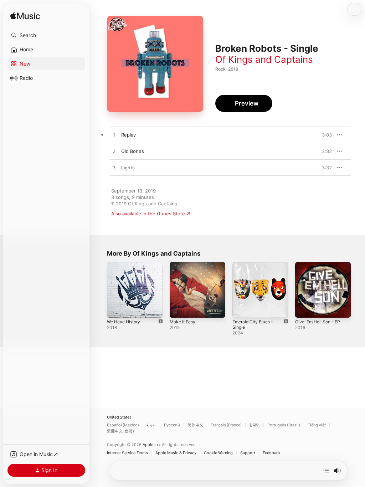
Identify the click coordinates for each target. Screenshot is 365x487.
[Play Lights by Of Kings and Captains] (114, 168)
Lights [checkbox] (128, 167)
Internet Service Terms (127, 453)
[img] (25, 16)
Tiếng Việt (317, 425)
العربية (151, 425)
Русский (172, 425)
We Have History (123, 321)
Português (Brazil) (283, 425)
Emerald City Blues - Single (252, 324)
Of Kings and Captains (264, 59)
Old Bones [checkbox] (132, 151)
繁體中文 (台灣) (120, 431)
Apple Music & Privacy (175, 453)
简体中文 (195, 425)
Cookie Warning (218, 453)
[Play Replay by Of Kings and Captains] (114, 135)
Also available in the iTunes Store (148, 213)
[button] (46, 35)
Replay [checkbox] (128, 135)
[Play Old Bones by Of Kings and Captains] (114, 151)
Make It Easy (182, 321)
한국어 (254, 425)
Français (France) (226, 425)
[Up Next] (326, 471)
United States (119, 417)
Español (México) (123, 425)
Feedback (272, 453)
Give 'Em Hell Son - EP (317, 321)
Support (247, 453)
